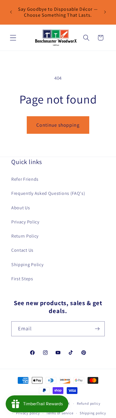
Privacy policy (28, 413)
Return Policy (25, 236)
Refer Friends (25, 179)
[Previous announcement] (11, 12)
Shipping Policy (27, 265)
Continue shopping (58, 125)
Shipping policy (93, 413)
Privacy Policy (25, 222)
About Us (20, 208)
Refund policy (88, 403)
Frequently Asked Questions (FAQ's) (48, 193)
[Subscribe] (97, 329)
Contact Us (22, 250)
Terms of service (59, 413)
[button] (13, 38)
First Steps (22, 279)
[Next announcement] (105, 12)
